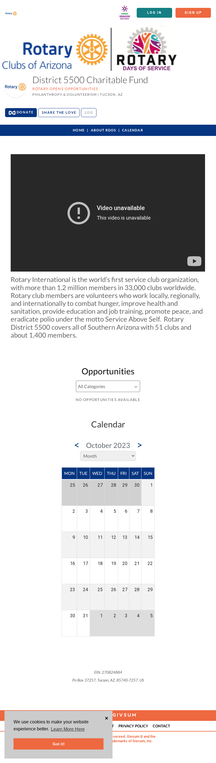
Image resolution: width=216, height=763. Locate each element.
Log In (154, 13)
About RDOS (103, 130)
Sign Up (193, 13)
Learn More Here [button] (68, 729)
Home (79, 130)
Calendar (132, 130)
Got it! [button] (59, 744)
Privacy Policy (133, 726)
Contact (161, 726)
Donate (24, 112)
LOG (89, 112)
